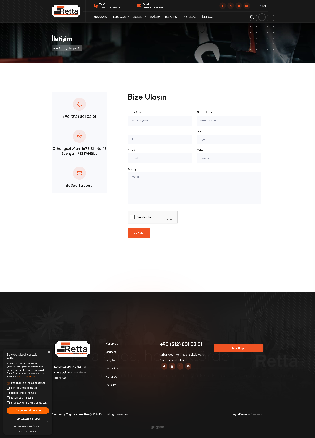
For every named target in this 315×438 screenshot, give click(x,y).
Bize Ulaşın (238, 348)
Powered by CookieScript (28, 431)
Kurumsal (119, 16)
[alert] (27, 392)
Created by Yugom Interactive (70, 414)
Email (131, 150)
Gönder (138, 232)
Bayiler (154, 16)
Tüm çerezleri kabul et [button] (28, 410)
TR (256, 5)
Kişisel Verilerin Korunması (248, 414)
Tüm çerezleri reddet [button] (28, 418)
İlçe (199, 131)
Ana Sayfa (100, 16)
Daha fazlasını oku (26, 376)
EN (264, 5)
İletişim (207, 16)
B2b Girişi (171, 16)
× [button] (49, 352)
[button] (28, 426)
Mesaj (132, 169)
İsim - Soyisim (137, 112)
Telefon (202, 150)
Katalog (190, 16)
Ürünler (138, 16)
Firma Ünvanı (205, 112)
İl (128, 131)
